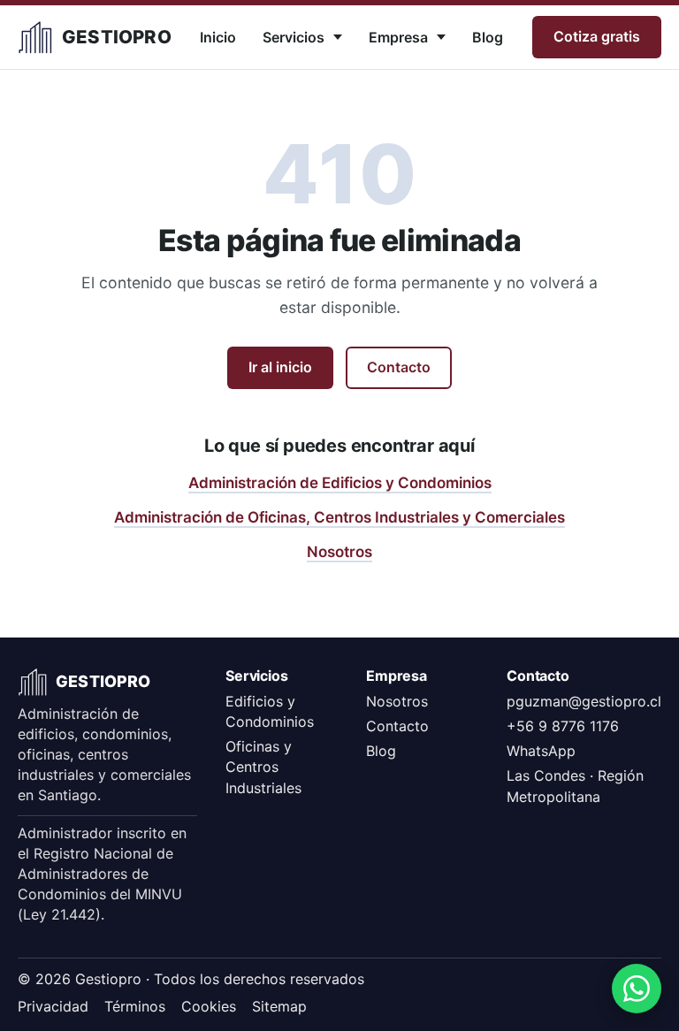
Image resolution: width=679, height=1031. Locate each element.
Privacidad (53, 1006)
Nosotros (339, 552)
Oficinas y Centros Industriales (263, 766)
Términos (134, 1006)
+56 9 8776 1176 (563, 726)
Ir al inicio (280, 367)
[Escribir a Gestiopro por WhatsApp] (636, 988)
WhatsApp (541, 751)
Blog (487, 37)
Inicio (218, 37)
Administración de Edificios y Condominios (340, 483)
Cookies (208, 1006)
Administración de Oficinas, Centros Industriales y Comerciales (339, 517)
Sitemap (279, 1006)
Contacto (399, 367)
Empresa (398, 37)
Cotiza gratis (596, 36)
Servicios (293, 37)
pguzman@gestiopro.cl (584, 701)
